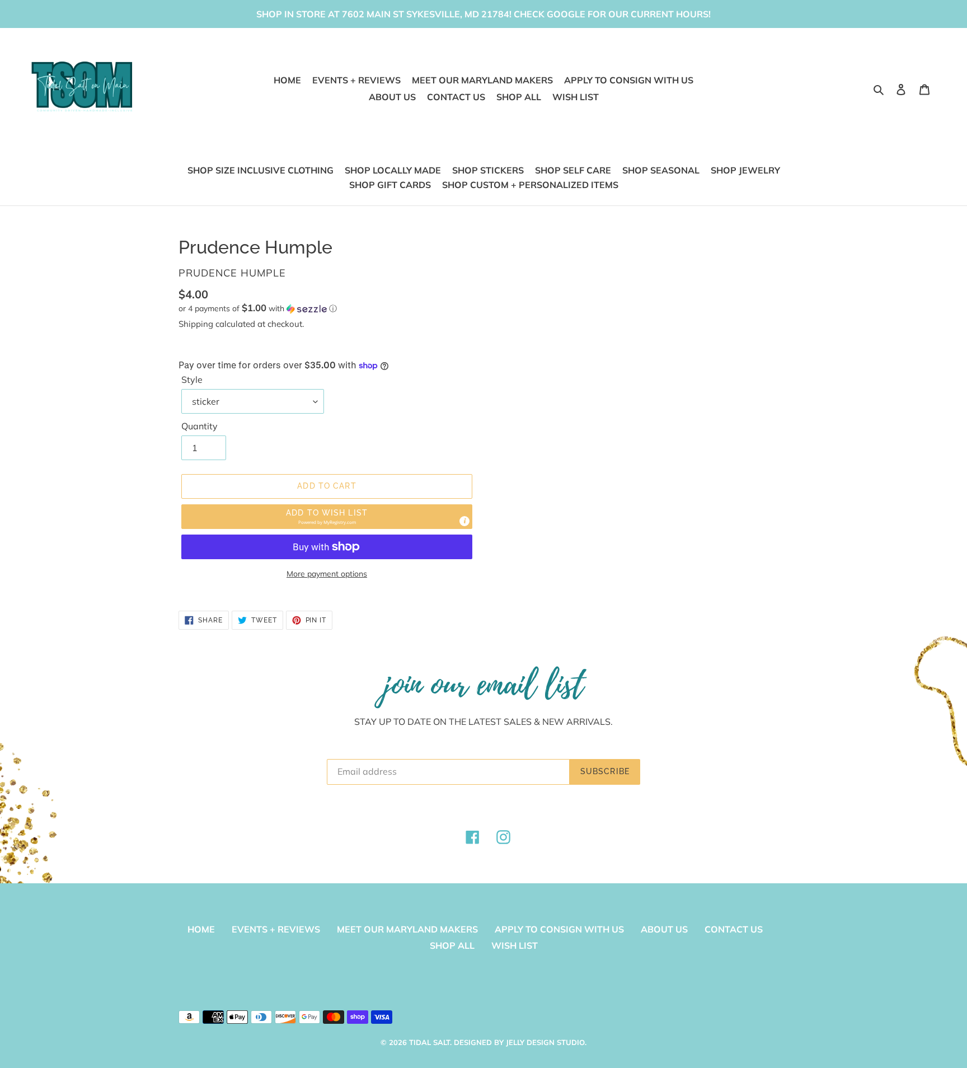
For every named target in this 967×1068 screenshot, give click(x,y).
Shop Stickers (488, 170)
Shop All (452, 945)
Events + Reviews (276, 929)
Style (192, 379)
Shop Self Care (573, 170)
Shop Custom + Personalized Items (530, 184)
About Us (664, 929)
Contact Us (734, 929)
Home (201, 929)
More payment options (327, 574)
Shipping (196, 323)
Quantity (199, 426)
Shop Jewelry (745, 170)
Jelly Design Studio (545, 1042)
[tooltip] (464, 521)
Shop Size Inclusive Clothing (260, 170)
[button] (258, 308)
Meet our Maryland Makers (407, 929)
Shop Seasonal (661, 170)
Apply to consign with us (559, 929)
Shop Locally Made (393, 170)
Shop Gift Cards (390, 184)
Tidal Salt (429, 1042)
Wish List (514, 945)
